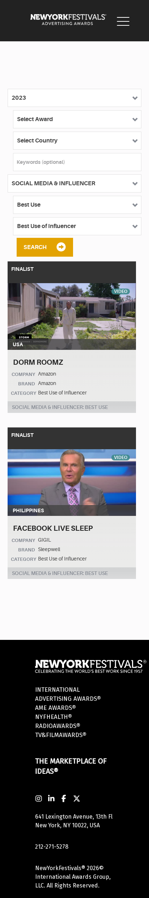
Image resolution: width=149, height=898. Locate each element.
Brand (26, 383)
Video (120, 291)
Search (35, 247)
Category (23, 393)
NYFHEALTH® (53, 717)
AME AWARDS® (55, 708)
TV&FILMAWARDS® (60, 735)
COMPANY (23, 374)
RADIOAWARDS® (57, 726)
